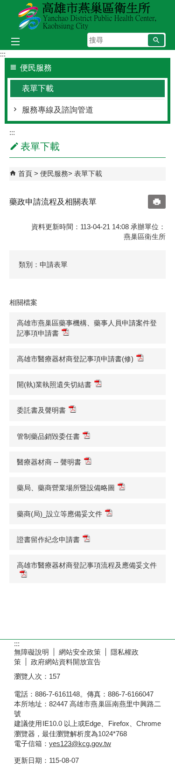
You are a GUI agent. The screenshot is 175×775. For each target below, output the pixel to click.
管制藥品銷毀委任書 (48, 436)
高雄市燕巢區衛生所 (88, 15)
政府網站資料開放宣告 (66, 662)
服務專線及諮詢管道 (57, 110)
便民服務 (54, 173)
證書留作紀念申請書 (48, 539)
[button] (156, 40)
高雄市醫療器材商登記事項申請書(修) (75, 359)
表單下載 (38, 88)
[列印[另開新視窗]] (157, 202)
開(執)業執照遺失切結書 (54, 384)
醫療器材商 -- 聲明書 (49, 462)
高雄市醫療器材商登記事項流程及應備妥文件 (87, 565)
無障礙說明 (31, 652)
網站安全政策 (80, 652)
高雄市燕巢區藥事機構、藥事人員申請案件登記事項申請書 (87, 328)
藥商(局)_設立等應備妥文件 (59, 514)
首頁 (25, 173)
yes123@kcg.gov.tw (80, 743)
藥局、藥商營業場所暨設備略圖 (66, 488)
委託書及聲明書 (41, 410)
